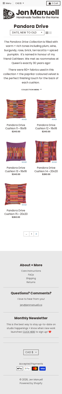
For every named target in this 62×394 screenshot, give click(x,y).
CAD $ (18, 3)
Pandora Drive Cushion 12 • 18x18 (46, 126)
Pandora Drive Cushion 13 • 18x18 (16, 169)
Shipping (31, 278)
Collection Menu (30, 89)
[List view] (50, 33)
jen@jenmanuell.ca (31, 305)
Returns (31, 282)
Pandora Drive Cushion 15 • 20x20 (16, 212)
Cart (55, 3)
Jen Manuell (36, 379)
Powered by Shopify (31, 383)
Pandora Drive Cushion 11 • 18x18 (15, 126)
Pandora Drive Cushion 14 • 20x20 (46, 169)
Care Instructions (31, 271)
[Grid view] (47, 33)
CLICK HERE (29, 332)
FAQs (31, 274)
